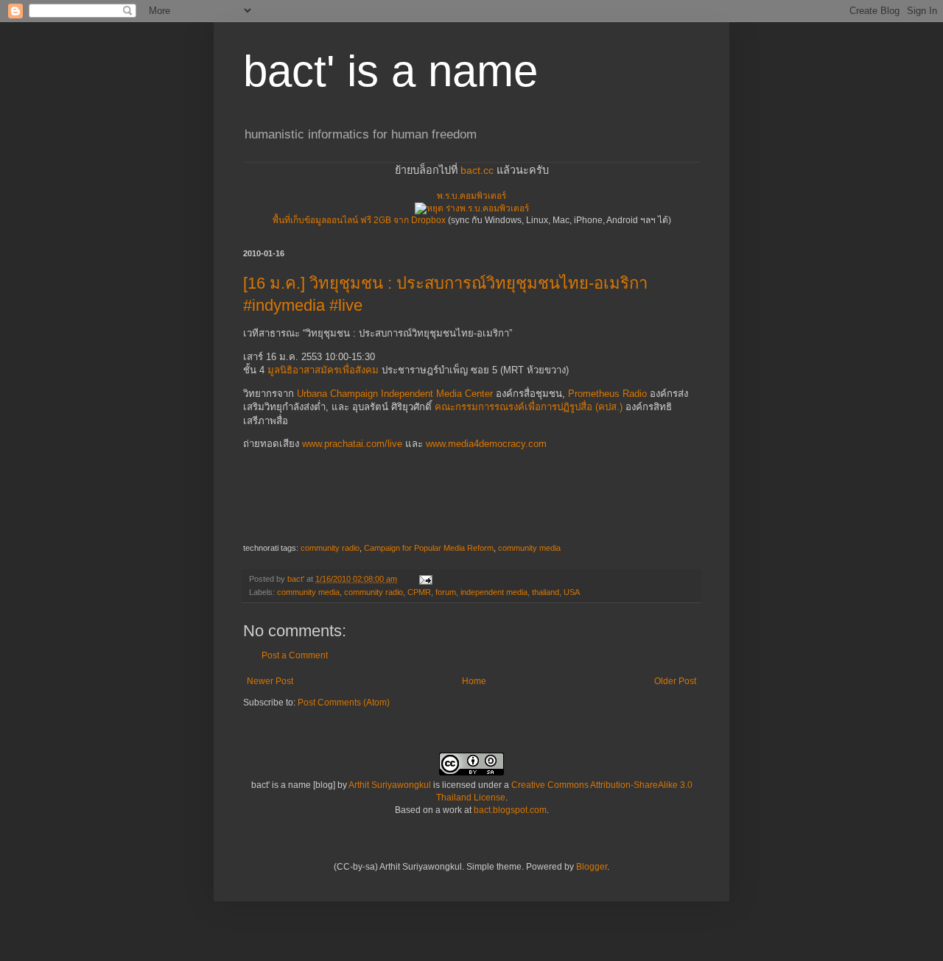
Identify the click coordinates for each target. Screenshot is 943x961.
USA (572, 592)
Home (474, 681)
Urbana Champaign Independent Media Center (395, 393)
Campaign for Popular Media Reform (429, 547)
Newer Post (270, 681)
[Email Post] (425, 578)
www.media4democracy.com (486, 443)
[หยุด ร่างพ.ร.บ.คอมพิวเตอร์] (472, 208)
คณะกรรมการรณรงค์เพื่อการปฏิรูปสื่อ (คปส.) (529, 406)
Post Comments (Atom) (344, 702)
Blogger (591, 867)
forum (445, 592)
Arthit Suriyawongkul (389, 785)
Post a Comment (295, 655)
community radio (330, 547)
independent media (493, 592)
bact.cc (477, 170)
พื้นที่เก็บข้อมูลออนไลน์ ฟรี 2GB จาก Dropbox (359, 220)
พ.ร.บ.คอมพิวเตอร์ (471, 196)
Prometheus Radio (607, 393)
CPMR (419, 592)
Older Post (675, 681)
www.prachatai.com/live (352, 443)
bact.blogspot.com (510, 810)
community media (529, 547)
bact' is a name (390, 71)
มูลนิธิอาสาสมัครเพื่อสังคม (323, 370)
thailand (545, 592)
